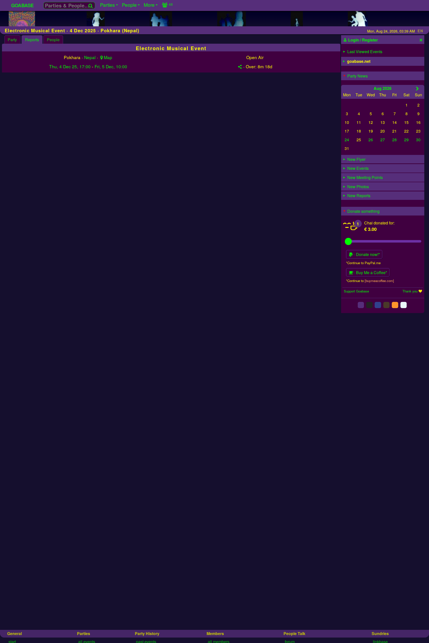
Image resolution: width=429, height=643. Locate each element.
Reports (32, 39)
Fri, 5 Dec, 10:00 (111, 66)
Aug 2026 (383, 88)
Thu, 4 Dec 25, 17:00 (70, 66)
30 (418, 140)
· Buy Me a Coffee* (370, 272)
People (53, 39)
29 (406, 140)
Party (12, 39)
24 (347, 140)
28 (394, 140)
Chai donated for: (379, 223)
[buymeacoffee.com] (379, 280)
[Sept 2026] (417, 88)
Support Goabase (356, 291)
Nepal (90, 57)
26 (370, 140)
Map (108, 57)
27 (382, 140)
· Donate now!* (366, 254)
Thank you (410, 291)
